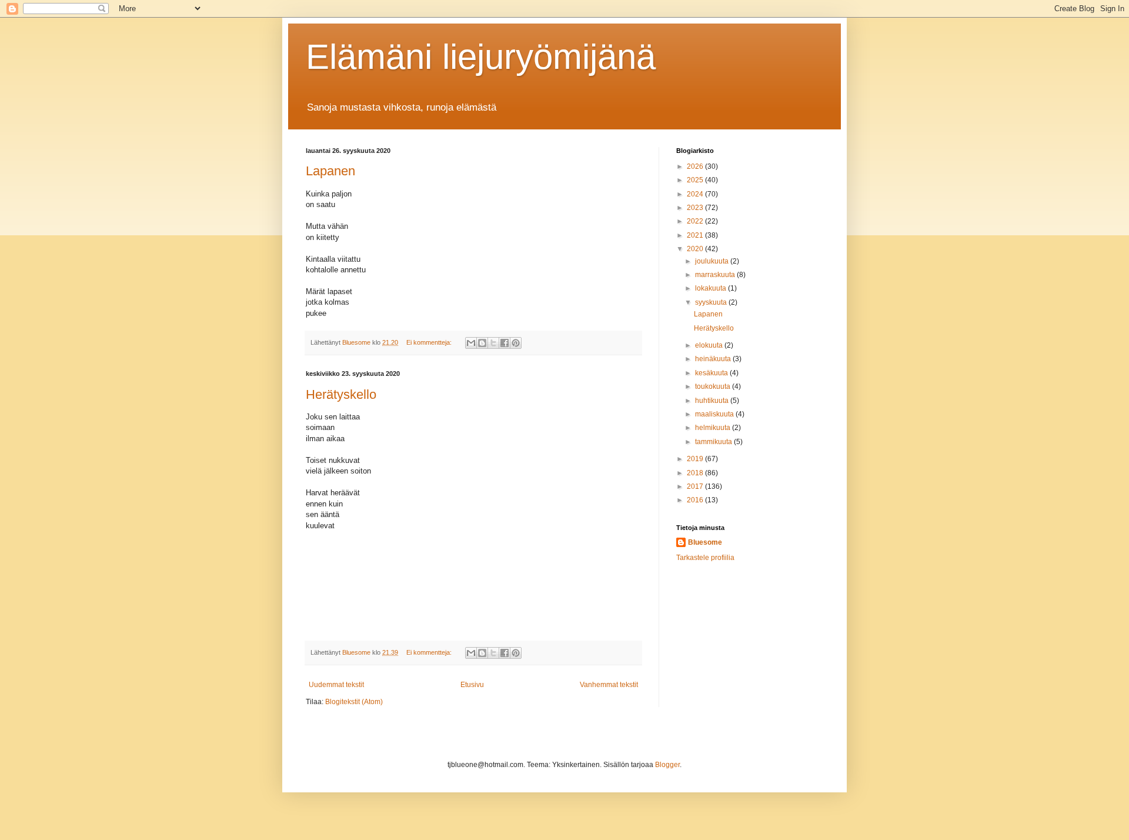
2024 (696, 194)
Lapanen (330, 171)
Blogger (667, 765)
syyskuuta (712, 302)
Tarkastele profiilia (705, 558)
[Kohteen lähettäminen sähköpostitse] (471, 343)
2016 (696, 500)
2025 (696, 180)
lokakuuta (711, 288)
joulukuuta (712, 261)
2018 (696, 473)
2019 (696, 459)
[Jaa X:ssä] (493, 343)
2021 (696, 235)
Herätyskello (341, 394)
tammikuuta (714, 442)
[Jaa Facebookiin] (504, 343)
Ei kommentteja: (429, 342)
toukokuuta (713, 386)
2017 (696, 486)
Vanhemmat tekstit (609, 685)
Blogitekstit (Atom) (354, 702)
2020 (696, 249)
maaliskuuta (715, 414)
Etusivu (472, 685)
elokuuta (709, 345)
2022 (696, 221)
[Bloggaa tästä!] (482, 343)
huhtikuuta (712, 400)
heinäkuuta (714, 359)
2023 (696, 208)
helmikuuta (713, 428)
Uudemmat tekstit (336, 685)
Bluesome (705, 542)
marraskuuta (716, 275)
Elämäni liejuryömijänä (481, 56)
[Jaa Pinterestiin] (516, 343)
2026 (696, 166)
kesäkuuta (712, 373)
